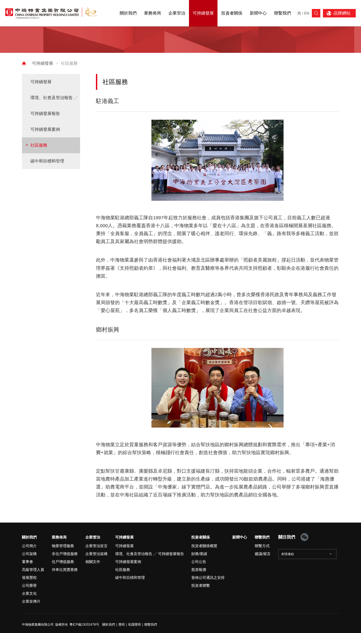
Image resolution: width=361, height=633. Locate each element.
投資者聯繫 (200, 585)
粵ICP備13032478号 (84, 624)
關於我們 (29, 537)
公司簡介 (29, 546)
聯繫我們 (262, 537)
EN (306, 13)
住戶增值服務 (63, 562)
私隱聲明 (134, 624)
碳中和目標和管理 (47, 161)
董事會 (27, 562)
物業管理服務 (63, 546)
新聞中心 (239, 537)
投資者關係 (200, 537)
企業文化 (29, 593)
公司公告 (198, 562)
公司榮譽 (29, 585)
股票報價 (198, 569)
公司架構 (29, 554)
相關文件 (92, 562)
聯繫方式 (262, 546)
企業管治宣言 (96, 546)
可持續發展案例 (45, 129)
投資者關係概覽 (204, 546)
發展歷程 (29, 577)
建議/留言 (263, 554)
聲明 (121, 624)
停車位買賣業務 (65, 569)
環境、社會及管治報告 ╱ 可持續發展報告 (54, 105)
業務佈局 (59, 537)
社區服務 (69, 63)
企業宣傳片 (31, 601)
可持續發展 (42, 63)
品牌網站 (342, 13)
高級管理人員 (33, 569)
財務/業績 (199, 554)
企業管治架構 (96, 554)
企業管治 (92, 537)
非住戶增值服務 (65, 554)
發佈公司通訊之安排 (208, 577)
